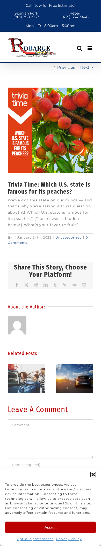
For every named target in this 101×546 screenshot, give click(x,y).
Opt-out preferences (35, 539)
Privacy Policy (69, 539)
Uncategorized (68, 237)
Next (85, 67)
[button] (93, 474)
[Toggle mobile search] (79, 48)
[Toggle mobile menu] (90, 48)
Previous (66, 67)
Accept (50, 527)
